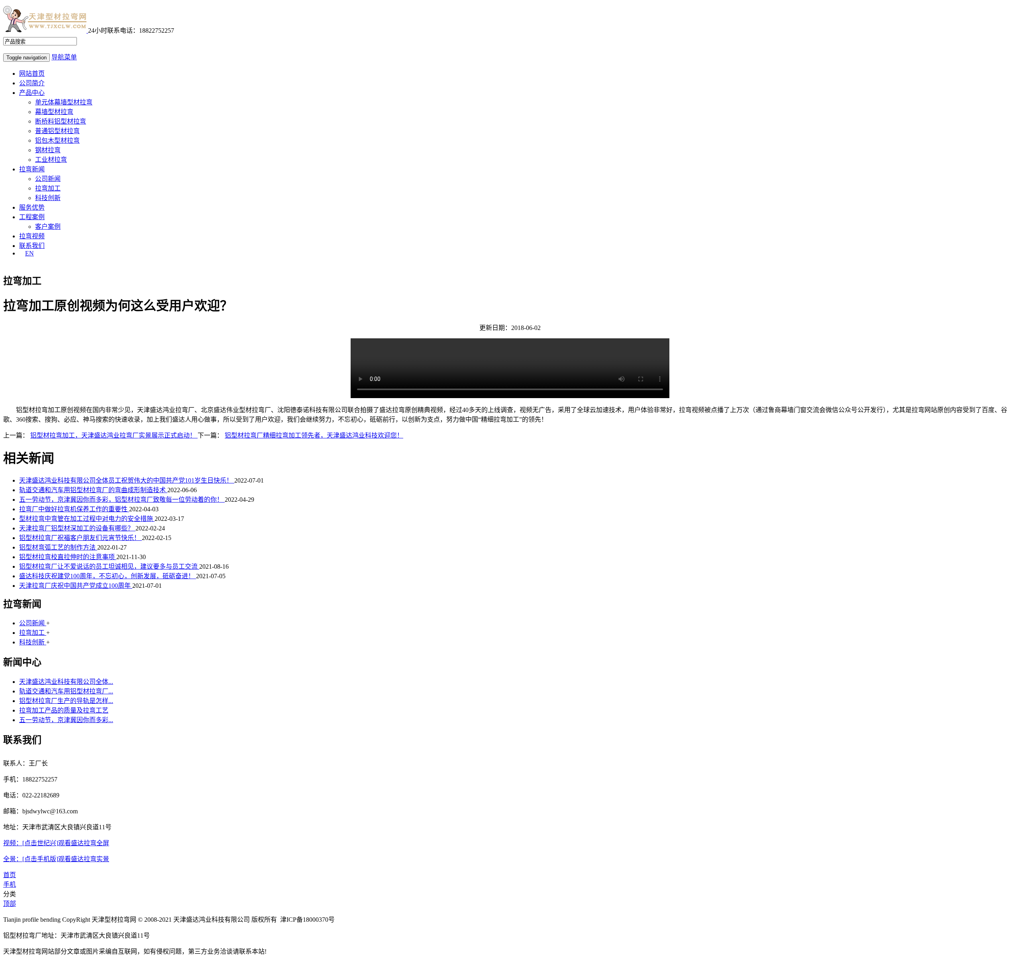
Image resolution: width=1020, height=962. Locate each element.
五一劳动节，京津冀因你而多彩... (66, 720)
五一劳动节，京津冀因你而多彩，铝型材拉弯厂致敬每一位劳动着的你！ (122, 499)
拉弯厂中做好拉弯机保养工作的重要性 (74, 509)
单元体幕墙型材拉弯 (63, 102)
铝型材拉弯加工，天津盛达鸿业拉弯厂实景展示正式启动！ (114, 435)
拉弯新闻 (32, 169)
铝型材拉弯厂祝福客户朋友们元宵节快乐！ (80, 537)
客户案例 (48, 226)
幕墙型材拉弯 (54, 111)
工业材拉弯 (51, 159)
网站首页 (32, 73)
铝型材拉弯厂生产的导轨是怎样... (66, 700)
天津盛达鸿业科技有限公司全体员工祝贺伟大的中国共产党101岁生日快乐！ (126, 480)
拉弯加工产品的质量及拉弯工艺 (63, 710)
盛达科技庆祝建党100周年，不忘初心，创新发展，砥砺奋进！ (107, 576)
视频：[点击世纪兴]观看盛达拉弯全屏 (56, 843)
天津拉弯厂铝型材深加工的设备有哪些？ (77, 528)
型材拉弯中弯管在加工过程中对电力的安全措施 (87, 518)
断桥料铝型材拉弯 (60, 121)
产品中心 (32, 92)
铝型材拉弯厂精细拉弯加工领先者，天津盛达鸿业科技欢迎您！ (314, 435)
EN (29, 253)
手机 (9, 884)
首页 (9, 875)
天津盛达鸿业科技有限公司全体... (66, 681)
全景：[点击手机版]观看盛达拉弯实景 (56, 859)
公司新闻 (48, 178)
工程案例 (32, 217)
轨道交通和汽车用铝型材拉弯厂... (66, 691)
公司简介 (32, 83)
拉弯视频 (32, 236)
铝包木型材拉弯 (57, 140)
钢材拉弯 (48, 150)
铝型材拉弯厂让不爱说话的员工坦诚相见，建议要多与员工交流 (109, 566)
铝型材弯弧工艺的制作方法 (58, 547)
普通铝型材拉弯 (57, 131)
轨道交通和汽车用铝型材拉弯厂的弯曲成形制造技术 (93, 490)
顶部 (9, 903)
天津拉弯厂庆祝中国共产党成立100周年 (75, 585)
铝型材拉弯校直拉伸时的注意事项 (67, 557)
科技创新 (48, 197)
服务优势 (32, 207)
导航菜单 (64, 57)
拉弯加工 (48, 188)
